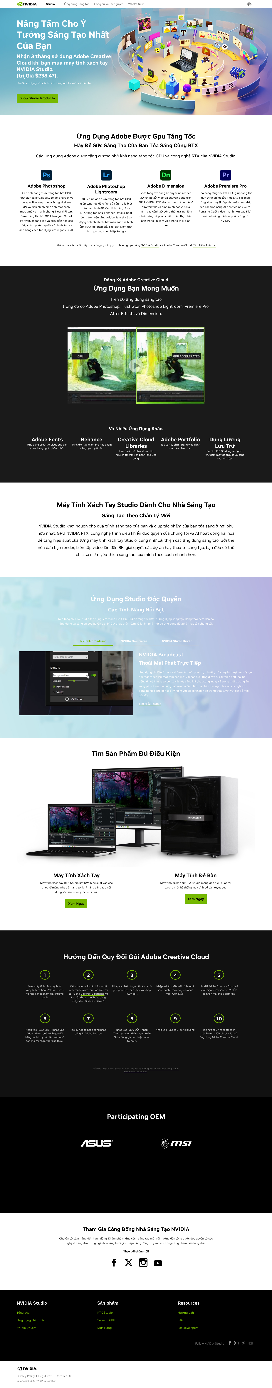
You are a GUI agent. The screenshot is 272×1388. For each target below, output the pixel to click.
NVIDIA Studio (150, 245)
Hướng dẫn (186, 1312)
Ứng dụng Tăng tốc (76, 4)
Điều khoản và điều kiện (135, 1071)
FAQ (180, 1320)
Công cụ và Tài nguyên (108, 4)
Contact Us (63, 1376)
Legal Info (45, 1376)
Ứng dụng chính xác (31, 1320)
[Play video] (136, 366)
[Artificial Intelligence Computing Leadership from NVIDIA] (27, 4)
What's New (136, 4)
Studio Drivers (26, 1328)
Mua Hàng (104, 1328)
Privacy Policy (26, 1376)
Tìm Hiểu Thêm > (204, 245)
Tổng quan (24, 1312)
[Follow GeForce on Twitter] (243, 1343)
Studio (50, 4)
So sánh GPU (106, 1320)
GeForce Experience (93, 993)
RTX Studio (105, 1312)
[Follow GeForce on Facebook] (230, 1343)
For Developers (188, 1328)
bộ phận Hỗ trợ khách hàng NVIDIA (162, 1068)
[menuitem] (50, 4)
